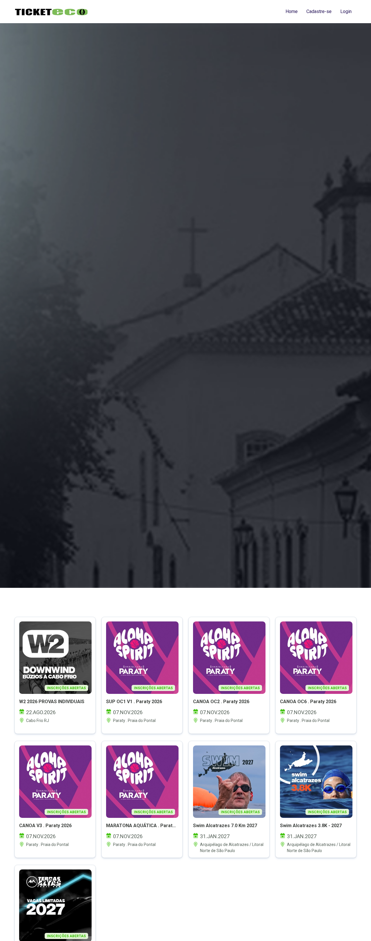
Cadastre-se (319, 11)
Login (346, 11)
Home (291, 11)
